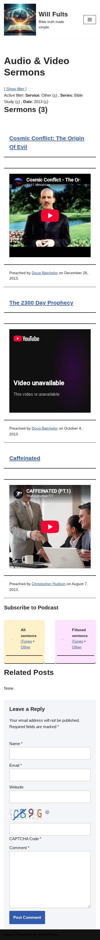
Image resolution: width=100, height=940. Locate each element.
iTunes (26, 641)
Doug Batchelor (45, 273)
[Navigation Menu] (89, 19)
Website (16, 787)
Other (25, 647)
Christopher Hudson (49, 584)
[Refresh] (47, 811)
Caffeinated (24, 458)
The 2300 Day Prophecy (41, 303)
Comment (19, 847)
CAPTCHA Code (24, 838)
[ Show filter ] (15, 89)
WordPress (48, 934)
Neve (8, 934)
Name (16, 743)
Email (15, 765)
